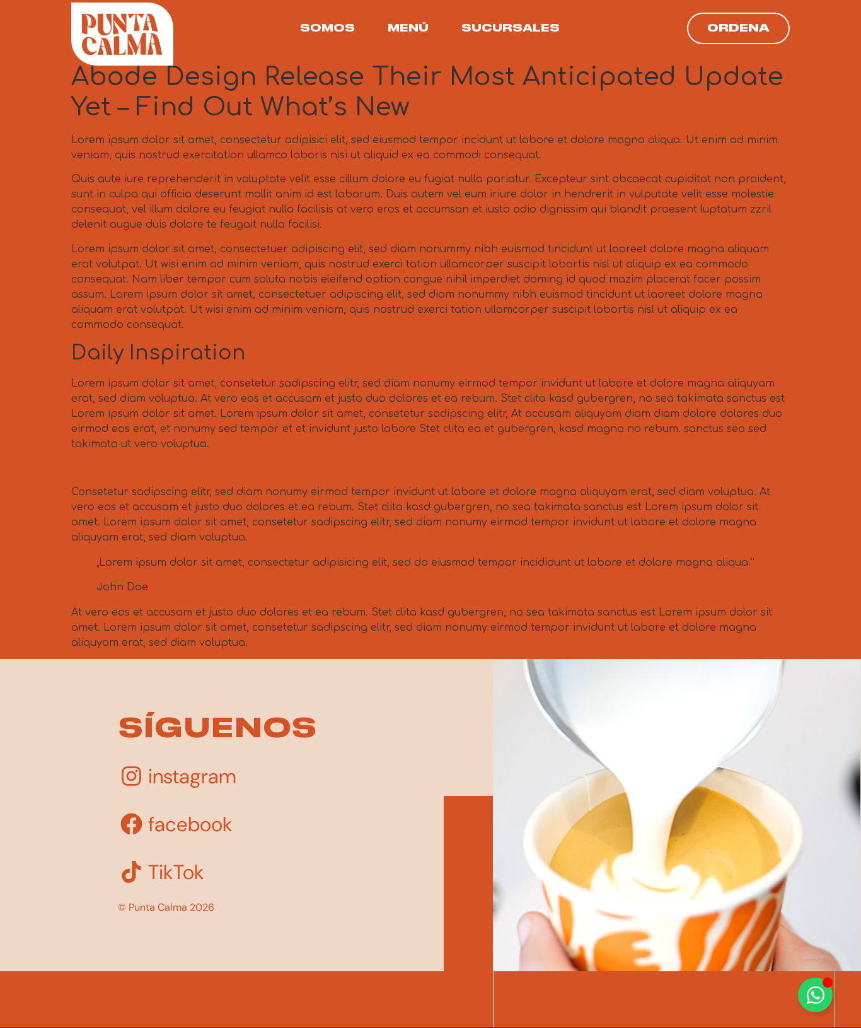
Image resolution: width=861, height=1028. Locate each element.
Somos (327, 28)
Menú (408, 28)
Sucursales (510, 28)
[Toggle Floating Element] (815, 995)
